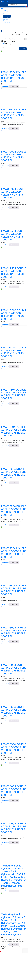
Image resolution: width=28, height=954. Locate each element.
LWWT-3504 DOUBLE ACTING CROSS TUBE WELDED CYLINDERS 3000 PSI (13, 711)
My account (6, 22)
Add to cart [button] (14, 483)
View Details (5, 86)
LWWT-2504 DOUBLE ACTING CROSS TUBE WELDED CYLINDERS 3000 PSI (13, 552)
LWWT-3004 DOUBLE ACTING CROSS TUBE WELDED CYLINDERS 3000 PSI (13, 632)
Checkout (8, 17)
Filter (23, 48)
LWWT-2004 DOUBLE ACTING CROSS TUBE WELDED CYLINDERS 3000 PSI (13, 473)
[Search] (25, 39)
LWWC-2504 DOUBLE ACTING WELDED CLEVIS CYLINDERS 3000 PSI (13, 235)
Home (4, 10)
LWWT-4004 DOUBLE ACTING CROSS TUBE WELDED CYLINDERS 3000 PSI (13, 790)
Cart (7, 15)
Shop (4, 14)
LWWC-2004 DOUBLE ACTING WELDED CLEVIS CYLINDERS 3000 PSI (13, 156)
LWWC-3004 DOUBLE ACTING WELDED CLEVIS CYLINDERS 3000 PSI (14, 314)
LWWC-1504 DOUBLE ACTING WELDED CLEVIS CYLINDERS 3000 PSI (13, 76)
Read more (14, 86)
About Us (5, 12)
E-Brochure (6, 19)
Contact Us (6, 21)
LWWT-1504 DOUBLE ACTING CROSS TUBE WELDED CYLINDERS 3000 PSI (13, 394)
